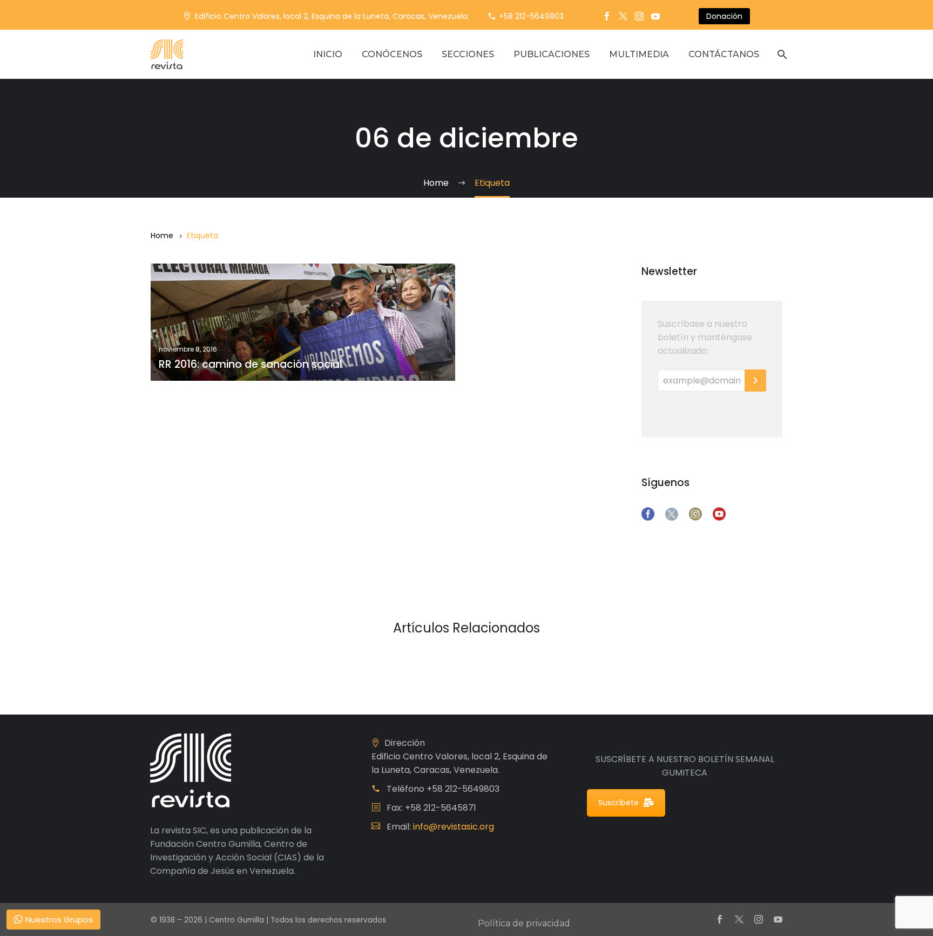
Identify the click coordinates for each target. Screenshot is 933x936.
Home (162, 235)
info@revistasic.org (453, 826)
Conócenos (392, 54)
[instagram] (695, 514)
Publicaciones (551, 54)
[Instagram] (639, 16)
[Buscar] (781, 54)
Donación (724, 16)
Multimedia (639, 54)
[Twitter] (623, 16)
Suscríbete (618, 802)
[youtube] (719, 514)
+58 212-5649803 (531, 16)
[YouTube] (655, 16)
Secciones (468, 54)
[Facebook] (607, 16)
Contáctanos (723, 54)
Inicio (327, 54)
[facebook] (647, 514)
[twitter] (671, 514)
